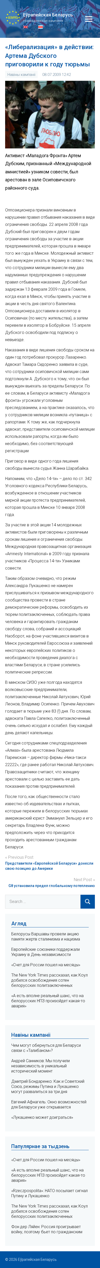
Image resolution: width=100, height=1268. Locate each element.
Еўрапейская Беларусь (48, 14)
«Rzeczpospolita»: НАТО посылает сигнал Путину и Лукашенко (49, 1193)
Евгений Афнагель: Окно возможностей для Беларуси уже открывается (48, 1104)
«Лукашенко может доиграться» (42, 1117)
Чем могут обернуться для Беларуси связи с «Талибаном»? (46, 1048)
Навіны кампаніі (21, 74)
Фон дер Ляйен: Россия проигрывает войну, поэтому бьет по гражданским (46, 1229)
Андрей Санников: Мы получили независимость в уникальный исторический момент (40, 1066)
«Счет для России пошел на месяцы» (45, 964)
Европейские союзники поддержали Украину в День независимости (45, 952)
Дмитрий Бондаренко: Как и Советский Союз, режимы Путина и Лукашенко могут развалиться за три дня (47, 1086)
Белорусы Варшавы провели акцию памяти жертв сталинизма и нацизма (45, 937)
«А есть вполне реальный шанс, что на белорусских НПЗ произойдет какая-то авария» (48, 1000)
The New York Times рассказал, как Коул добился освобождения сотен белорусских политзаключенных (49, 980)
